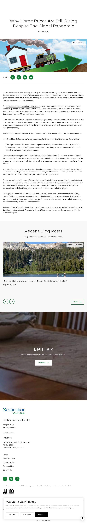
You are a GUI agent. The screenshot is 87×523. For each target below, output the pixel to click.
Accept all (41, 515)
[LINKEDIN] (17, 479)
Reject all (12, 515)
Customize (27, 515)
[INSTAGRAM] (11, 479)
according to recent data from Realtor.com (23, 106)
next (11, 301)
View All (78, 302)
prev (5, 301)
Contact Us (7, 470)
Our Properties (8, 462)
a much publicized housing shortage (52, 158)
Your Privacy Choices (43, 520)
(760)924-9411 (8, 425)
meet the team (9, 459)
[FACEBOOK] (5, 479)
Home (5, 455)
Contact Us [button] (43, 363)
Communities (8, 466)
